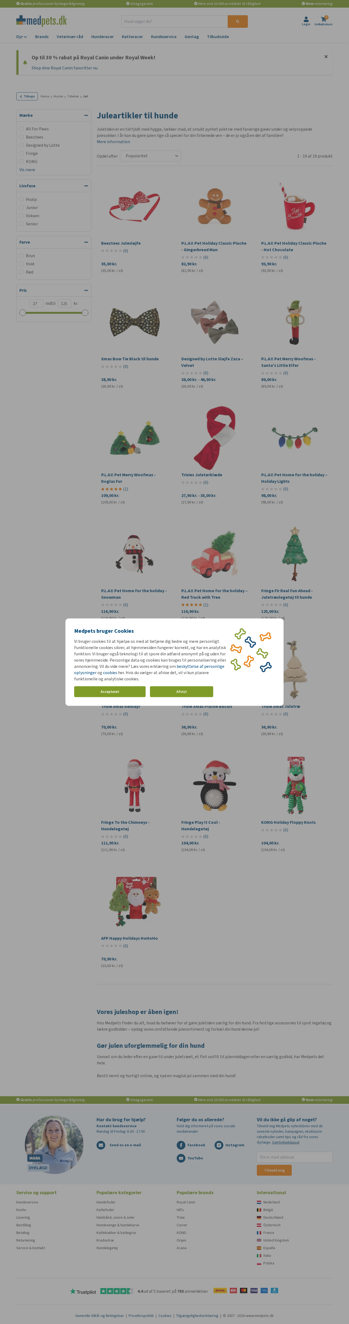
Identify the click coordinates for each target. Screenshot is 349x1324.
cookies (110, 672)
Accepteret (110, 691)
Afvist (181, 691)
